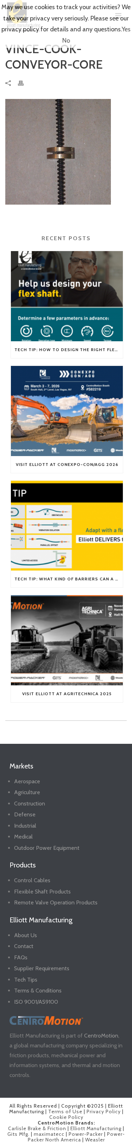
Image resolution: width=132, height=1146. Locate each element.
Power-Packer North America (76, 1137)
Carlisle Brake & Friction (37, 1128)
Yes (126, 29)
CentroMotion (101, 1035)
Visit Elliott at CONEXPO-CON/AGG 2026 (67, 464)
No (66, 40)
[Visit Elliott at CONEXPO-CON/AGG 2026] (67, 411)
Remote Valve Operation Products (56, 902)
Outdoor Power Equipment (47, 848)
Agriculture (27, 792)
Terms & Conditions (38, 990)
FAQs (20, 957)
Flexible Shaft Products (42, 891)
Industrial (25, 825)
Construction (29, 803)
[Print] (24, 82)
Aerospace (27, 781)
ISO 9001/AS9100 (36, 1001)
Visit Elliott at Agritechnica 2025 (67, 693)
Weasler (95, 1139)
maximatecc (49, 1134)
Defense (25, 814)
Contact (23, 946)
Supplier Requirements (41, 968)
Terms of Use (65, 1111)
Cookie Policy (66, 1117)
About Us (25, 935)
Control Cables (32, 880)
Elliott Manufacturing (95, 1128)
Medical (23, 836)
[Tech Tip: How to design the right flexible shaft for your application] (67, 296)
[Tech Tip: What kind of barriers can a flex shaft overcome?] (67, 526)
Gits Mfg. (18, 1134)
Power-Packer (86, 1134)
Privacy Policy (104, 1111)
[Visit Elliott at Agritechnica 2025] (67, 640)
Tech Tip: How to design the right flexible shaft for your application (68, 349)
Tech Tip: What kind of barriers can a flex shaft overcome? (68, 578)
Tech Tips (25, 979)
